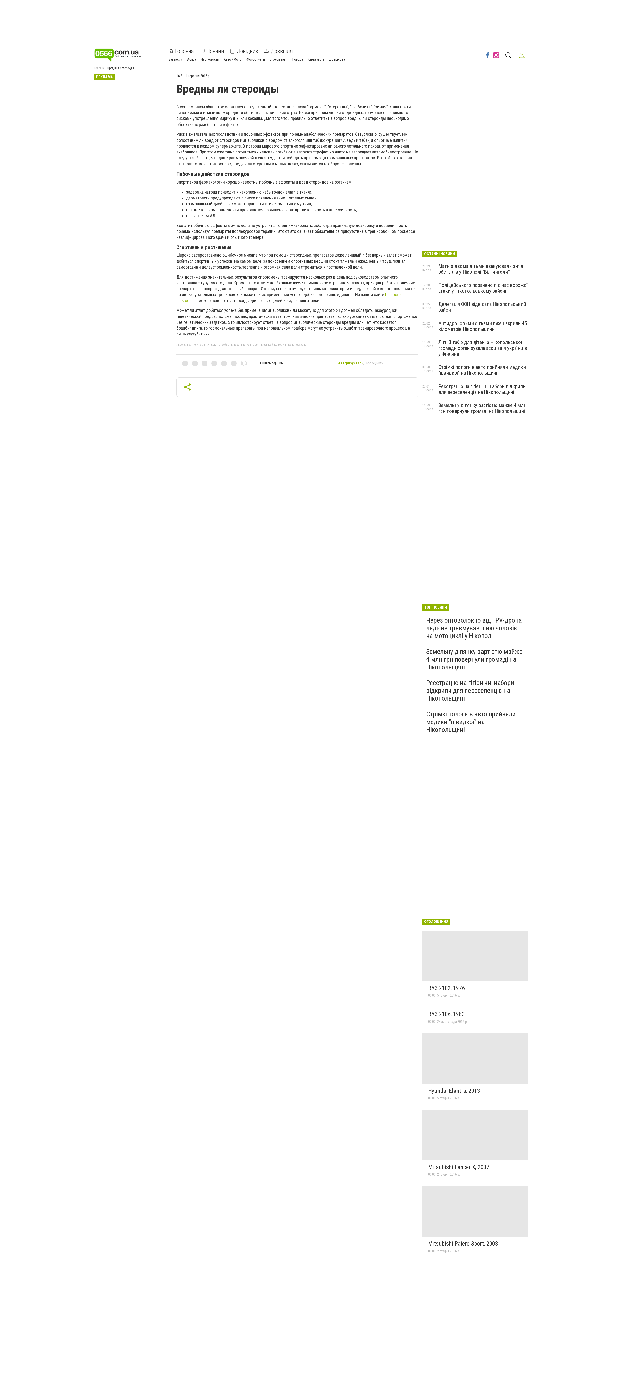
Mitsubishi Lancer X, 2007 (458, 1167)
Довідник (247, 51)
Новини (215, 51)
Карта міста (316, 59)
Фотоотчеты (255, 59)
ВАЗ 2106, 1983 (446, 1014)
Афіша (191, 59)
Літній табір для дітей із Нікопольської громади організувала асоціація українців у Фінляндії (482, 348)
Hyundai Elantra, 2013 (454, 1090)
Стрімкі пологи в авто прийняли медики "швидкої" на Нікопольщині (482, 370)
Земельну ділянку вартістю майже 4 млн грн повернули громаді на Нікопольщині (482, 408)
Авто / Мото (233, 59)
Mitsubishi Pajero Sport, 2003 (463, 1243)
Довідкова (337, 59)
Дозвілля (282, 51)
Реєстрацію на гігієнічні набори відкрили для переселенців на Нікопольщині (482, 389)
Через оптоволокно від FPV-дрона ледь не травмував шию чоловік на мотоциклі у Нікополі (474, 628)
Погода (297, 59)
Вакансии (175, 59)
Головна (184, 51)
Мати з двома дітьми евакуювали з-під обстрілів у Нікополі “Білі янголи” (480, 269)
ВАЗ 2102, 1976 (446, 988)
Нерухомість (210, 59)
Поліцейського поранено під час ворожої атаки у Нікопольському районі (483, 288)
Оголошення (278, 59)
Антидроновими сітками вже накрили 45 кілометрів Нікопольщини (482, 326)
